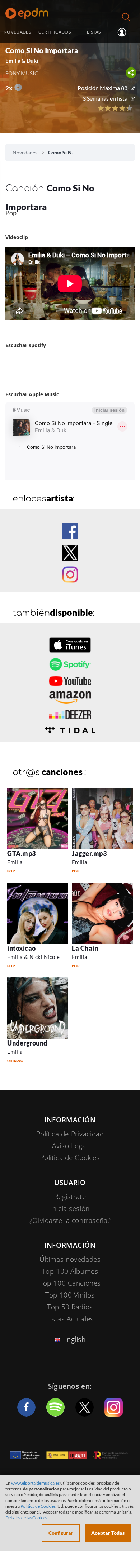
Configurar (60, 1533)
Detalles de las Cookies (26, 1517)
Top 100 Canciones (70, 1283)
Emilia (15, 862)
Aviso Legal (70, 1145)
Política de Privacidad (70, 1134)
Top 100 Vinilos (70, 1295)
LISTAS (94, 31)
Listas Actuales (70, 1319)
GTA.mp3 (21, 853)
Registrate (70, 1196)
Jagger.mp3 (89, 853)
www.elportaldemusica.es (35, 1483)
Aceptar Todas (108, 1533)
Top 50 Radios (70, 1307)
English (74, 1339)
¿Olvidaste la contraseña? (70, 1220)
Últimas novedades (70, 1259)
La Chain (85, 948)
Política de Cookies (70, 1157)
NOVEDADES (17, 31)
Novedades (25, 152)
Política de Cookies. (38, 1506)
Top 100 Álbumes (70, 1271)
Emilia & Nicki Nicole (33, 957)
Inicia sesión (124, 32)
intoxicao (21, 948)
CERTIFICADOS (54, 31)
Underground (27, 1043)
